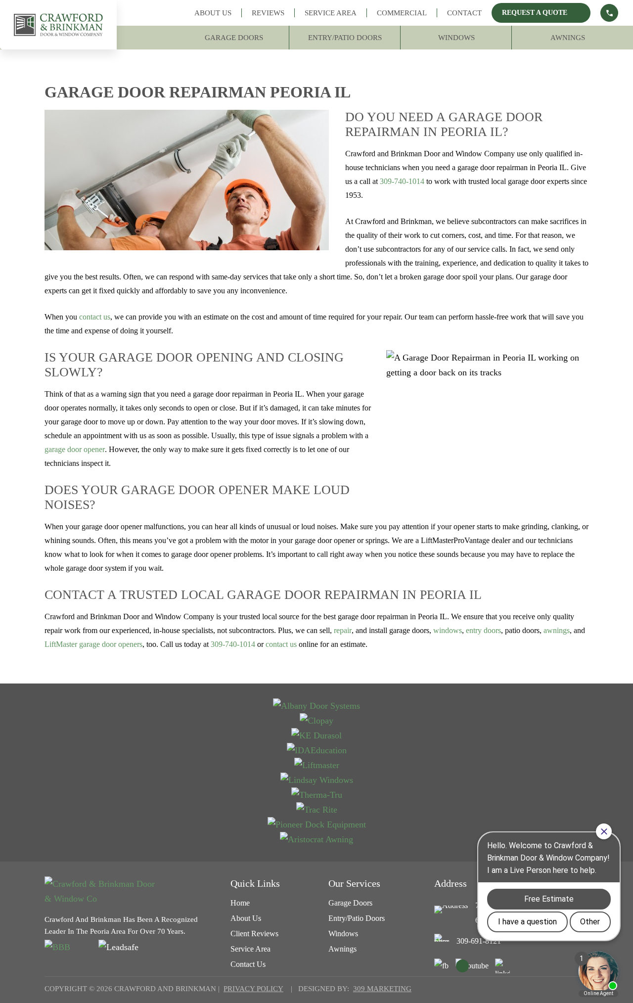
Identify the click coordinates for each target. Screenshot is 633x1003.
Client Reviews (254, 933)
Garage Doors (234, 38)
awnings (556, 630)
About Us (212, 13)
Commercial (402, 13)
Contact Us (248, 964)
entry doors (483, 630)
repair (343, 630)
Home (240, 903)
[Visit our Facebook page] (441, 965)
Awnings (567, 38)
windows (447, 630)
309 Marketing (382, 989)
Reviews (268, 13)
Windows (456, 38)
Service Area (331, 13)
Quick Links (255, 883)
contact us (94, 317)
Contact (464, 13)
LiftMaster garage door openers (93, 644)
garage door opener (75, 449)
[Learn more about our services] (609, 13)
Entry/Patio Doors (345, 38)
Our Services (354, 883)
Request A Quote (534, 12)
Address (450, 883)
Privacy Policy (253, 989)
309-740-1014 (402, 181)
